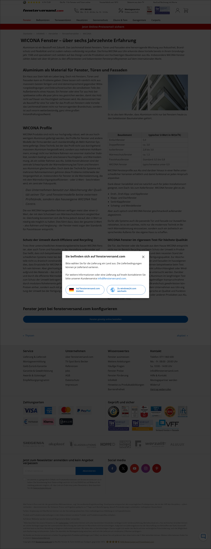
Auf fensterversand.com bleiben (88, 289)
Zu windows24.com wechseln (126, 289)
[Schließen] (143, 257)
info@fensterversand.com (112, 278)
